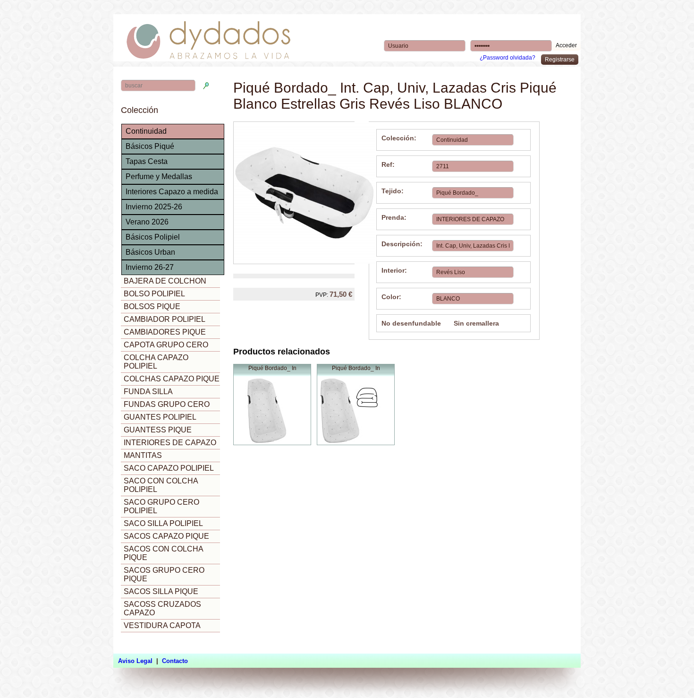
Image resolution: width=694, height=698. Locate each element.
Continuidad (146, 131)
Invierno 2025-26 (154, 207)
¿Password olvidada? (507, 57)
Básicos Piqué (150, 146)
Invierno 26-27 (150, 267)
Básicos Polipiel (153, 237)
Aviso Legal (135, 660)
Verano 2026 (147, 222)
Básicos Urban (150, 252)
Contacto (175, 660)
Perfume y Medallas (159, 176)
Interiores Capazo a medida (172, 192)
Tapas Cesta (147, 161)
